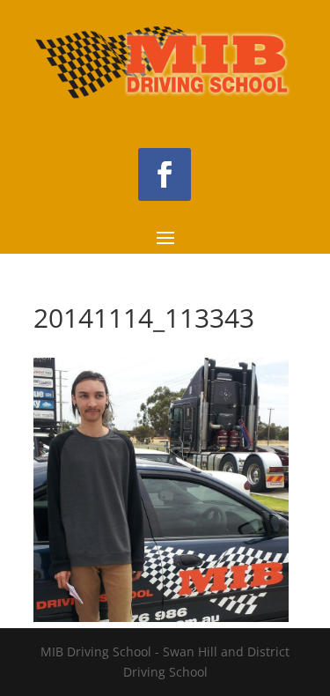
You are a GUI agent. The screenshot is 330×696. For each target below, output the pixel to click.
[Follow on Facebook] (164, 174)
